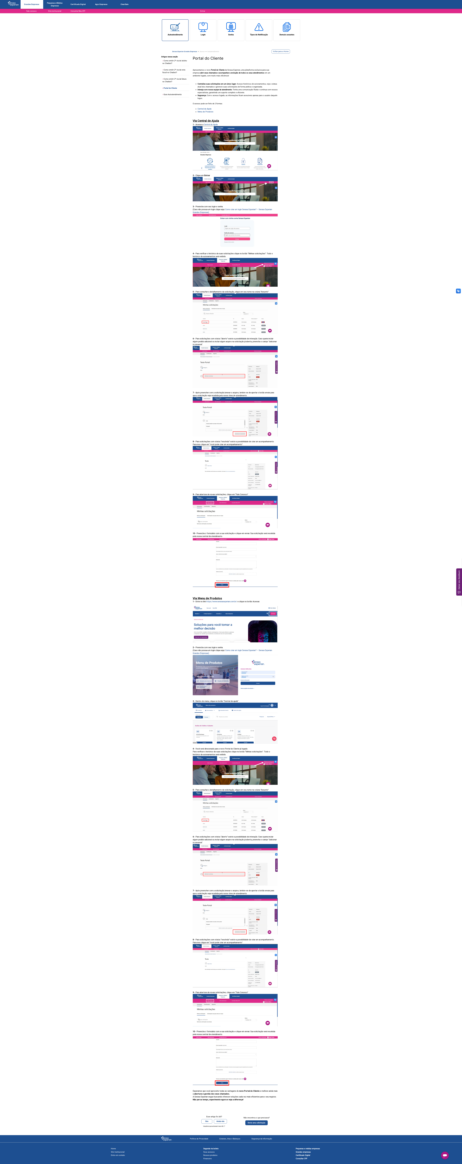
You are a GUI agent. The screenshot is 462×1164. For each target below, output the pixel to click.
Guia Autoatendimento (172, 94)
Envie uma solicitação (256, 1123)
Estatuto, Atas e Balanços (229, 1139)
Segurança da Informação (261, 1139)
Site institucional (54, 11)
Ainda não (220, 1121)
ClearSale (124, 4)
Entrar (202, 11)
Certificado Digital (78, 4)
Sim (206, 1121)
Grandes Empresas (31, 4)
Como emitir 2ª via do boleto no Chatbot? (174, 62)
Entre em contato (118, 1155)
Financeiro (207, 1159)
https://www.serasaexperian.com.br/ (221, 601)
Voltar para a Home (281, 51)
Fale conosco (31, 11)
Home (113, 1149)
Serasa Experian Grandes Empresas (184, 51)
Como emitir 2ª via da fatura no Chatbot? (174, 80)
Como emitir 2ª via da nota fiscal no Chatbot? (173, 71)
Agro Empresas (101, 4)
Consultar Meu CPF (78, 11)
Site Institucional (118, 1152)
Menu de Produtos (205, 112)
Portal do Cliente (169, 88)
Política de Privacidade (199, 1139)
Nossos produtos (210, 1155)
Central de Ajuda (204, 109)
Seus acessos (209, 1152)
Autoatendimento (213, 51)
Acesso (202, 51)
